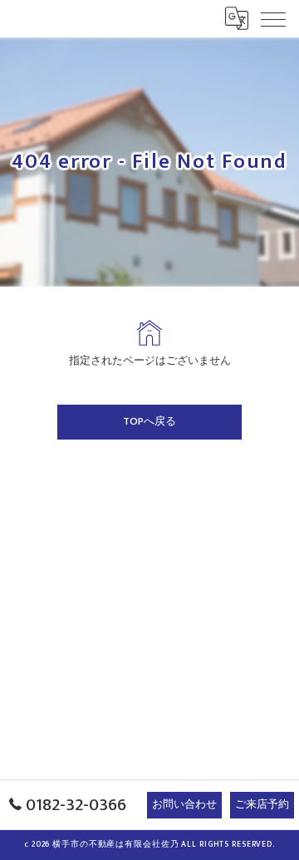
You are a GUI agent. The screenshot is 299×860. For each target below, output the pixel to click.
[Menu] (273, 18)
